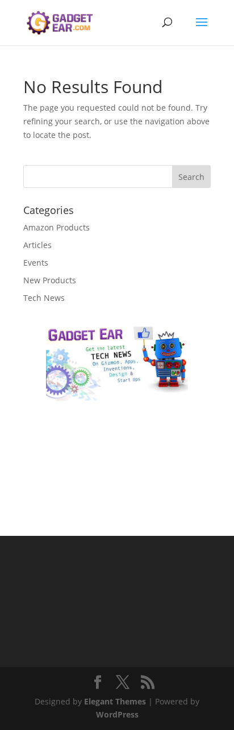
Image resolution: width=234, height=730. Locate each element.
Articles (37, 245)
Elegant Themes (115, 701)
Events (35, 262)
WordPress (117, 714)
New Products (49, 280)
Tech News (44, 297)
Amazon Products (56, 227)
